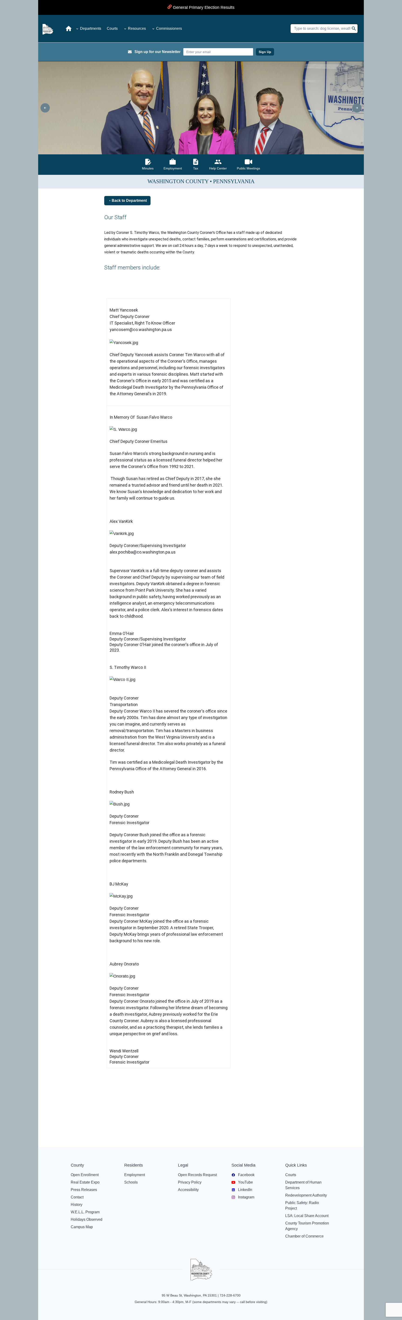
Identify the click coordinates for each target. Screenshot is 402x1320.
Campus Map (82, 1227)
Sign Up (265, 52)
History (76, 1205)
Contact (77, 1197)
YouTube (245, 1182)
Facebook (246, 1175)
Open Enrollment (85, 1175)
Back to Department (129, 200)
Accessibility (188, 1190)
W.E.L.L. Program (85, 1212)
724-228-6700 (230, 1295)
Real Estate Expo (85, 1182)
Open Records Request (197, 1175)
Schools (131, 1182)
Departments (90, 28)
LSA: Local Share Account (306, 1216)
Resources (137, 28)
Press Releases (84, 1190)
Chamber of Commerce (304, 1236)
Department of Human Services (303, 1185)
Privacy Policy (189, 1182)
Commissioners (169, 28)
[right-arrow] (357, 108)
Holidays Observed (86, 1219)
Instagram (246, 1197)
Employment (134, 1175)
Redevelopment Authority (306, 1195)
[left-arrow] (45, 108)
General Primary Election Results (203, 7)
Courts (112, 28)
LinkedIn (245, 1190)
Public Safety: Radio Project (302, 1205)
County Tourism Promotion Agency (307, 1226)
